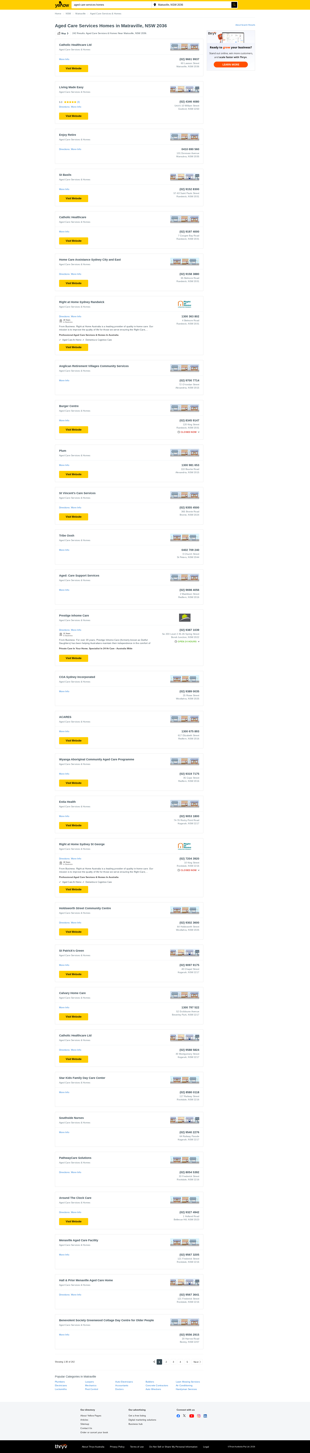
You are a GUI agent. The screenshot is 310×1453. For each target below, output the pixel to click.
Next (196, 1362)
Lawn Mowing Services (188, 1381)
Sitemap (84, 1424)
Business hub (136, 1424)
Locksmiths (61, 1389)
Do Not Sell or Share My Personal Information (173, 1446)
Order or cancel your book (94, 1432)
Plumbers (60, 1381)
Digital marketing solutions (142, 1419)
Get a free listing (137, 1415)
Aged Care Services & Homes (74, 49)
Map (63, 33)
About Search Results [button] (245, 25)
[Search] (234, 5)
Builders (150, 1381)
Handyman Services (186, 1389)
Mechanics (90, 1385)
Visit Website (74, 68)
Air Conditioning (184, 1385)
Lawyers (89, 1381)
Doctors (119, 1389)
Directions (64, 106)
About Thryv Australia (93, 1446)
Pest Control (91, 1389)
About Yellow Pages (90, 1415)
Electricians (61, 1385)
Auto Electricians (124, 1381)
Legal (206, 1446)
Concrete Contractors (157, 1385)
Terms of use (137, 1446)
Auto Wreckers (153, 1389)
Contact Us (86, 1428)
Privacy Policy (117, 1446)
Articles (84, 1419)
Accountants (121, 1385)
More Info (64, 59)
